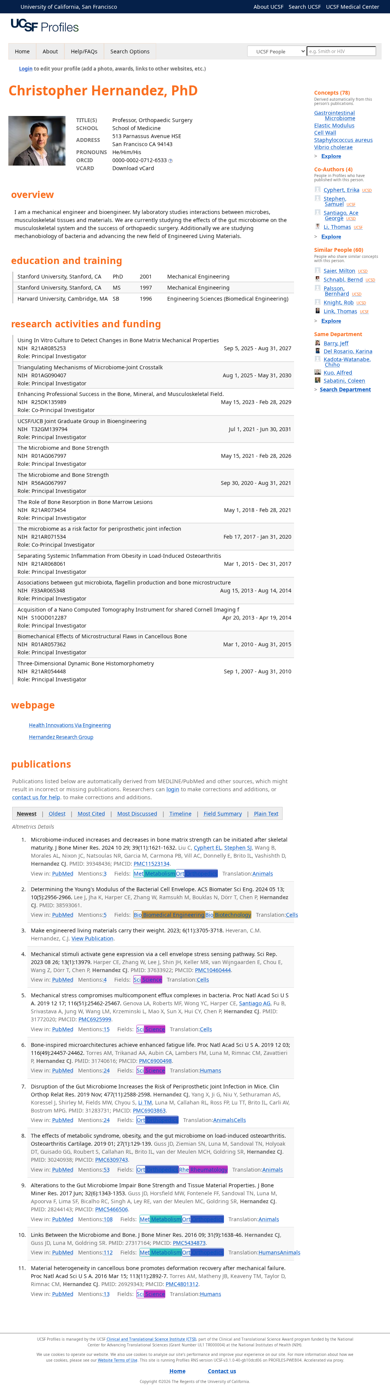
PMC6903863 (149, 1110)
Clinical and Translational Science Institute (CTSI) (151, 1339)
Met (154, 873)
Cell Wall (325, 132)
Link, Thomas (346, 311)
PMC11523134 (151, 863)
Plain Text (266, 813)
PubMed (63, 873)
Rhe (203, 1169)
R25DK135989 (48, 402)
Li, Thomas (343, 226)
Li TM (145, 1102)
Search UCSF (305, 6)
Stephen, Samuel (339, 201)
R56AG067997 (48, 482)
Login (26, 68)
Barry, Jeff (336, 343)
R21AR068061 (48, 563)
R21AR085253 (48, 348)
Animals (263, 873)
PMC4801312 (182, 1284)
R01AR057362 (48, 644)
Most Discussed (137, 813)
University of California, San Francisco (69, 6)
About (50, 51)
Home (22, 51)
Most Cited (91, 813)
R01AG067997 (48, 455)
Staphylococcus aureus (343, 139)
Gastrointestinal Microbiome (334, 115)
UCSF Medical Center (352, 6)
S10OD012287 (49, 617)
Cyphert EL (207, 847)
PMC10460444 (213, 970)
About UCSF (268, 6)
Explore (331, 156)
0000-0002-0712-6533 (139, 160)
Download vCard (133, 168)
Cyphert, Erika (348, 189)
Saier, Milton (346, 270)
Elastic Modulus (334, 125)
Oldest (57, 813)
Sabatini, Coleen (344, 380)
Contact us (222, 1371)
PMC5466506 (111, 1209)
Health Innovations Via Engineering (70, 725)
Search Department (345, 389)
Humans (210, 1070)
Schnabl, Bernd (349, 279)
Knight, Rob (345, 302)
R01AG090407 (48, 375)
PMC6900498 (155, 1060)
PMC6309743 (111, 1159)
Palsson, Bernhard (342, 291)
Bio (169, 914)
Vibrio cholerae (333, 147)
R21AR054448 (48, 671)
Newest (27, 813)
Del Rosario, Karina (348, 351)
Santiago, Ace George (341, 215)
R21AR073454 (48, 510)
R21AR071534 (48, 536)
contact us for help (36, 797)
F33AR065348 (48, 590)
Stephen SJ (238, 847)
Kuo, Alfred (338, 372)
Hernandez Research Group (61, 737)
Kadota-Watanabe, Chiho (347, 362)
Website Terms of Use (117, 1360)
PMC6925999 (94, 1019)
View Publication (92, 938)
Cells (292, 914)
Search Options (130, 51)
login (172, 789)
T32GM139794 (49, 429)
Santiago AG (254, 1003)
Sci (148, 979)
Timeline (180, 813)
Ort (196, 873)
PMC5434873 (189, 1242)
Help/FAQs (84, 51)
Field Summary (223, 813)
